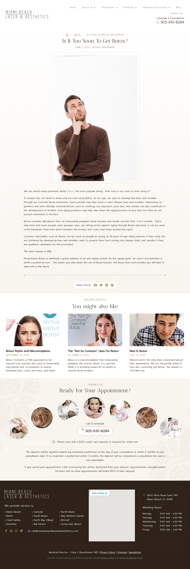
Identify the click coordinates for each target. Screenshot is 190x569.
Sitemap (122, 552)
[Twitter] (21, 531)
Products (129, 7)
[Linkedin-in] (11, 531)
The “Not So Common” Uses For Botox (93, 351)
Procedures (108, 7)
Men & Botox (138, 351)
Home (72, 7)
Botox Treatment (104, 47)
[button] (95, 285)
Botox (70, 191)
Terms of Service (128, 558)
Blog (178, 7)
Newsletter (135, 552)
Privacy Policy (107, 552)
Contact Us (176, 13)
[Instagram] (16, 531)
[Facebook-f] (6, 531)
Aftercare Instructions (154, 7)
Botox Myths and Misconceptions (28, 351)
